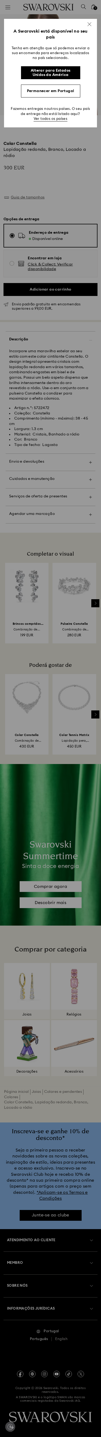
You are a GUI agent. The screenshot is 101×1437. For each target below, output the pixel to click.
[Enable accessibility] (10, 1427)
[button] (89, 24)
